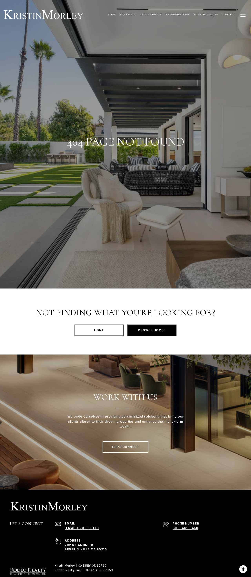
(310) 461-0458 (185, 528)
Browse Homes (152, 330)
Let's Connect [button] (125, 447)
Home (99, 330)
